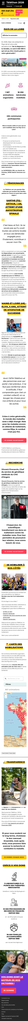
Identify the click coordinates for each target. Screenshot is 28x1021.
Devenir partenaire (9, 619)
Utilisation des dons (6, 1018)
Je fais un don (7, 611)
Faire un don (19, 12)
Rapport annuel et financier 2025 (10, 1016)
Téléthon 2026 (15, 2)
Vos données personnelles (8, 1005)
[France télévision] (10, 6)
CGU (2, 1007)
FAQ (2, 1014)
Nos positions (5, 1002)
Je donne (8, 990)
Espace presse (5, 1000)
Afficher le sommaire (10, 35)
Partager (20, 23)
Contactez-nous (5, 998)
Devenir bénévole (8, 613)
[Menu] (3, 3)
